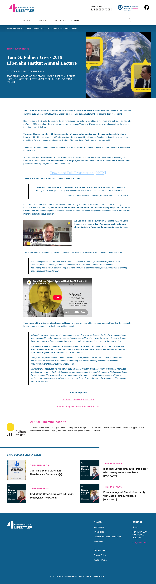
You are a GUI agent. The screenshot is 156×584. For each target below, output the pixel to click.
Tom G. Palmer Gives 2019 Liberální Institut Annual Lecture (51, 29)
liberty (33, 79)
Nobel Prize (44, 79)
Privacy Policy (100, 555)
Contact (76, 20)
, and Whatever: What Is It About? (84, 406)
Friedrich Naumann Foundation (107, 537)
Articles (44, 20)
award (50, 76)
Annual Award (21, 76)
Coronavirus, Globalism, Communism (78, 399)
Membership (99, 527)
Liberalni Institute (20, 71)
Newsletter (98, 542)
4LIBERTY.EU (75, 577)
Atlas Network (37, 76)
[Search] (130, 20)
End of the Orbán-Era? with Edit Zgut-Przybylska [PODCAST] (52, 496)
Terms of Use (99, 550)
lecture (70, 76)
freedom (60, 76)
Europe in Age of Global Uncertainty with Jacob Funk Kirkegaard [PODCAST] (124, 496)
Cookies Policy (100, 560)
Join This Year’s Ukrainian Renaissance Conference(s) (46, 472)
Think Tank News (14, 29)
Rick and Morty (63, 406)
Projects (60, 20)
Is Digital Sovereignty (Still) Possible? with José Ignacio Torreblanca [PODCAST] (125, 472)
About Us (28, 20)
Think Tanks (99, 532)
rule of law (58, 79)
